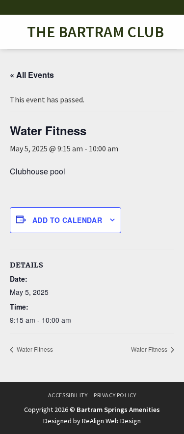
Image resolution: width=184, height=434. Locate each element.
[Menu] (13, 32)
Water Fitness (34, 349)
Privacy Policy (115, 395)
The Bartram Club (95, 32)
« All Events (32, 74)
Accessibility (68, 395)
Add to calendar (67, 220)
